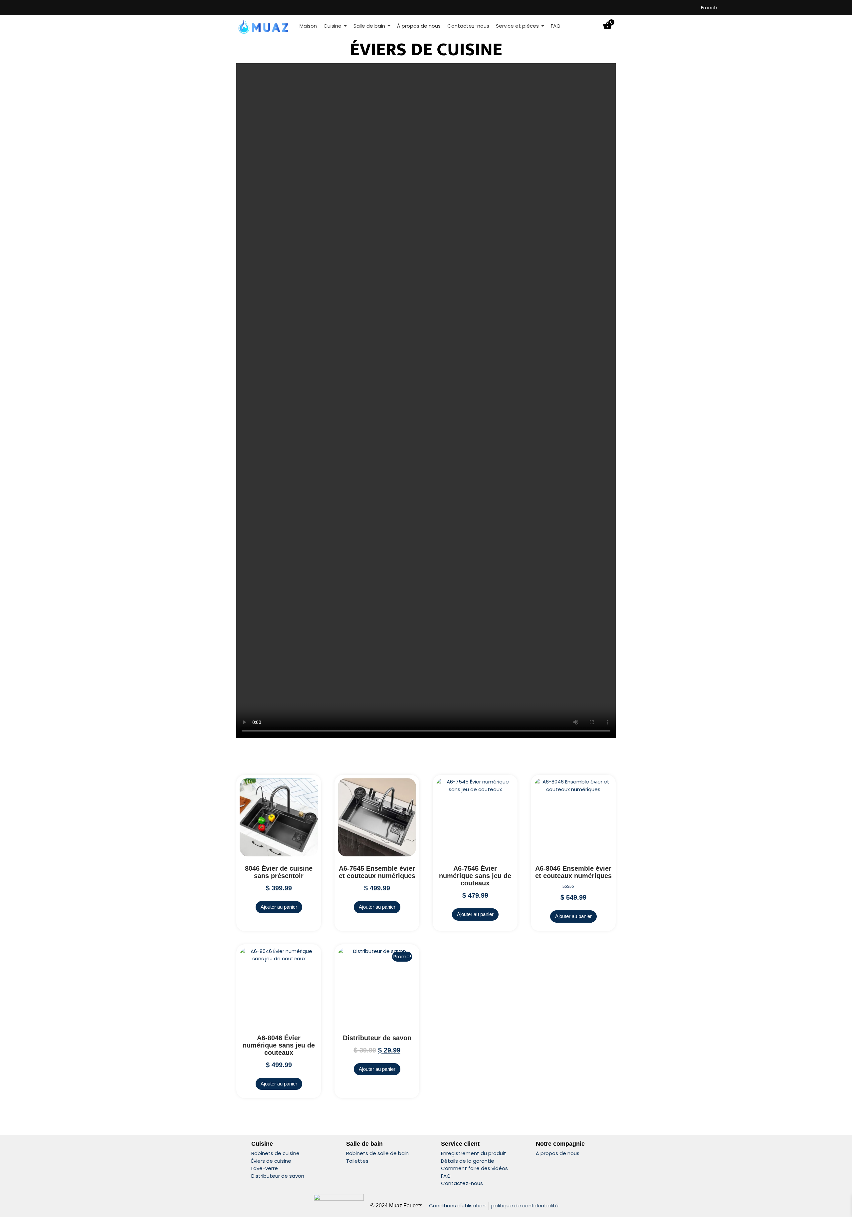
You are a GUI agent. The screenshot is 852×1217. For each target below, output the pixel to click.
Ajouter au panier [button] (279, 907)
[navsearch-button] (594, 26)
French (709, 7)
